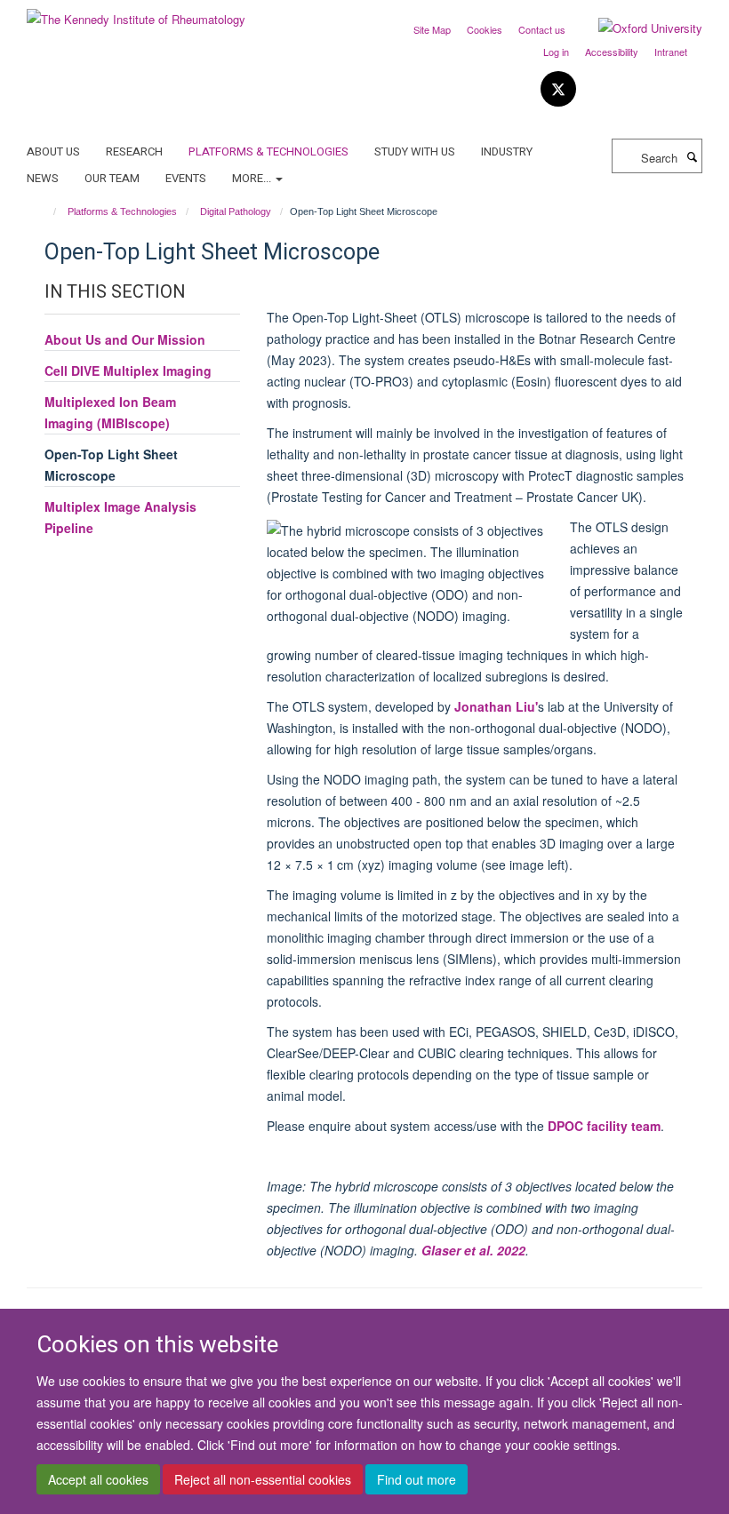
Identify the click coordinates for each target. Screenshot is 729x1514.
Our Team (112, 178)
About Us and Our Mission (124, 339)
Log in (556, 51)
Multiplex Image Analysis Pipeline (120, 517)
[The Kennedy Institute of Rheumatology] (136, 12)
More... (253, 178)
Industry (507, 151)
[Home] (46, 211)
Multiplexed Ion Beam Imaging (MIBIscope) (110, 412)
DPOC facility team (604, 1126)
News (43, 178)
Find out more (416, 1479)
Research (134, 151)
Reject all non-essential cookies (262, 1479)
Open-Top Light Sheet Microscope (111, 464)
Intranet (670, 51)
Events (185, 178)
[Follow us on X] (558, 89)
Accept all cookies (98, 1479)
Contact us (541, 29)
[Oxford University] (637, 28)
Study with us (414, 151)
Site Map (432, 29)
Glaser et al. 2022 (473, 1250)
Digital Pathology (235, 211)
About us (53, 151)
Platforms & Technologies (268, 151)
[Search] (691, 156)
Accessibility (611, 51)
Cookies (484, 29)
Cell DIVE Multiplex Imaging (128, 370)
